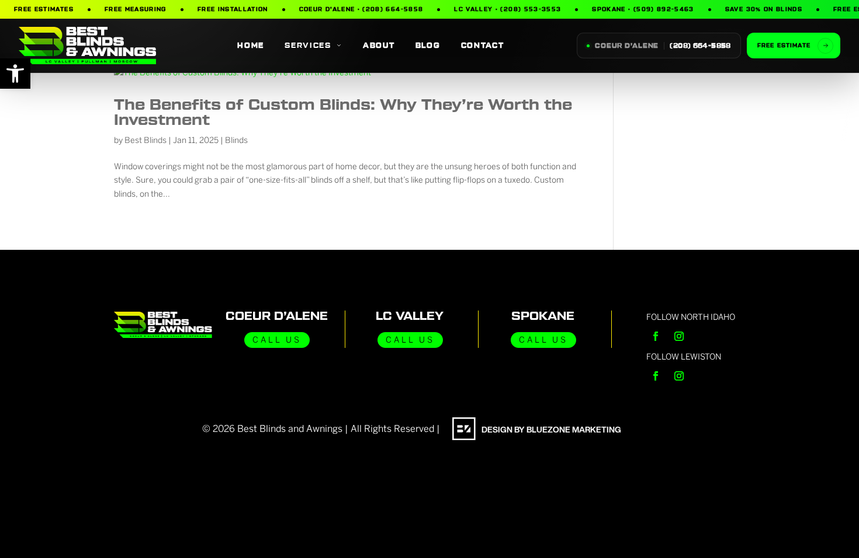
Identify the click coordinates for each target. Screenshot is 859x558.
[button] (15, 73)
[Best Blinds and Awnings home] (87, 45)
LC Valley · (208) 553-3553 (507, 9)
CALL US (277, 340)
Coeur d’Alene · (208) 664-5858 (361, 9)
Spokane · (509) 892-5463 (643, 9)
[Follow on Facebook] (655, 336)
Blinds (236, 140)
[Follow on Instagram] (679, 336)
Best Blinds (145, 140)
